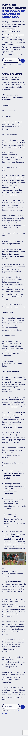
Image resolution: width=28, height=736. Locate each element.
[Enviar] (22, 61)
